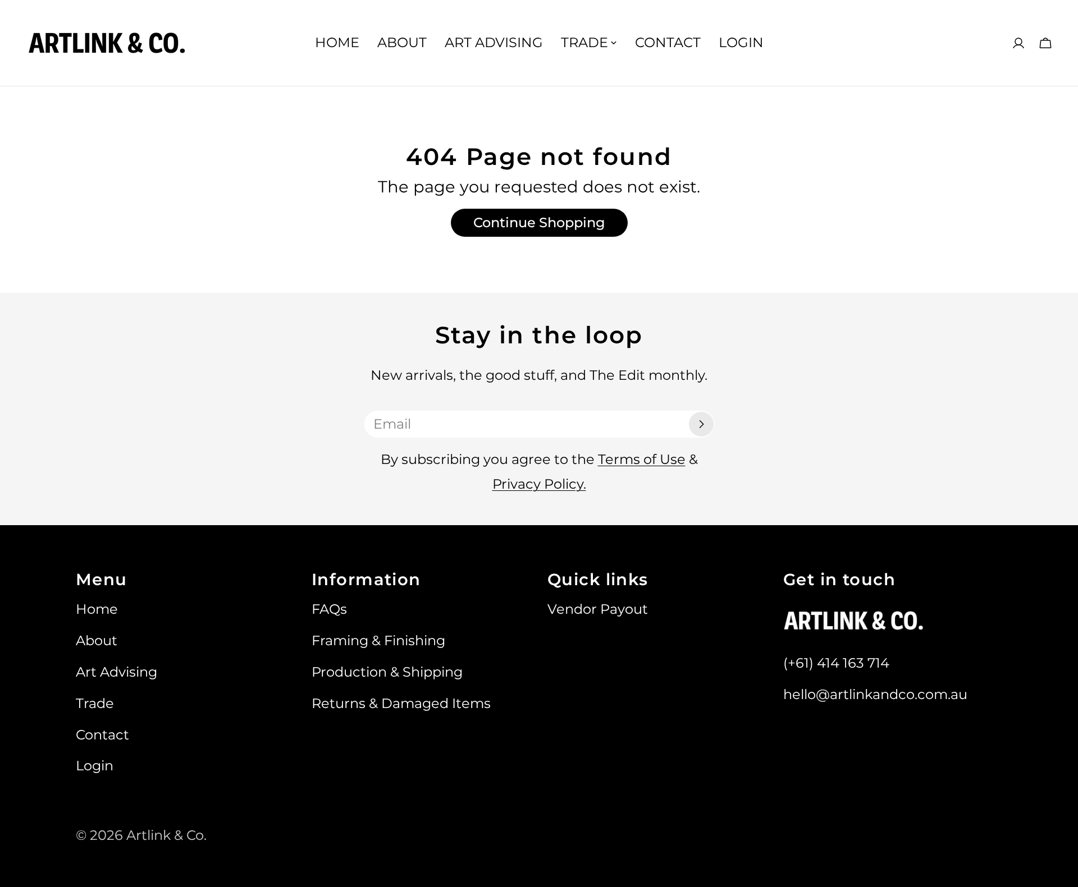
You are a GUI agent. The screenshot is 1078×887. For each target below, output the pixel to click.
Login (94, 765)
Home (97, 609)
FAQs (329, 609)
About (96, 640)
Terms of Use (642, 459)
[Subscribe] (701, 424)
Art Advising (116, 672)
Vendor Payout (597, 609)
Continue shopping (539, 222)
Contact (102, 735)
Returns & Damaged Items (401, 703)
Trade (95, 703)
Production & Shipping (387, 672)
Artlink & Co (165, 835)
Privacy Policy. (539, 484)
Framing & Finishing (378, 640)
